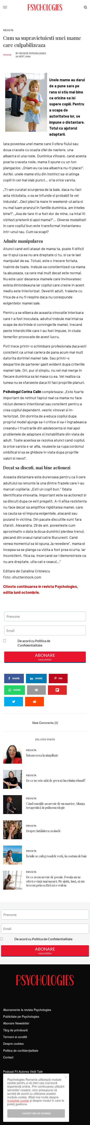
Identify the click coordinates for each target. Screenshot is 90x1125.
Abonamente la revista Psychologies (27, 1010)
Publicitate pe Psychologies (21, 1016)
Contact (8, 1057)
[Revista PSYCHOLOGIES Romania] (45, 7)
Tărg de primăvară (15, 1030)
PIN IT (47, 70)
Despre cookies (13, 1043)
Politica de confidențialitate (20, 1050)
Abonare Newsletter (16, 1023)
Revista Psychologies (32, 53)
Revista (8, 30)
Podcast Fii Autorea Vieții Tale (23, 1071)
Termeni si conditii (15, 1037)
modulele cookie (18, 1100)
